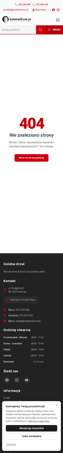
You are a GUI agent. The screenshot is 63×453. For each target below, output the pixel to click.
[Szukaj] (40, 29)
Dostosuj (11, 444)
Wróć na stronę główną (31, 157)
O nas (7, 397)
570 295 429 (26, 315)
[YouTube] (26, 380)
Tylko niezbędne (31, 436)
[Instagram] (58, 10)
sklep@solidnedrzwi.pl (28, 321)
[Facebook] (53, 10)
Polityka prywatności (38, 421)
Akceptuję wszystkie (31, 428)
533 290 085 (23, 309)
